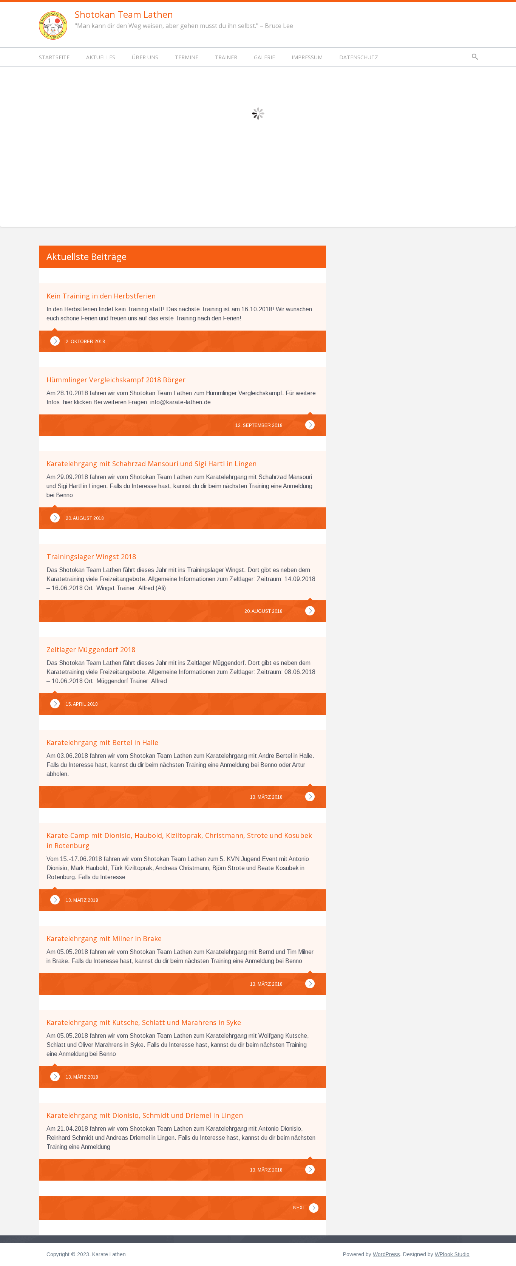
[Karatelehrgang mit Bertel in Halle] (310, 796)
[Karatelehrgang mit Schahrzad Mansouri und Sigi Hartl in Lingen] (55, 517)
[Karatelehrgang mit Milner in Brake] (310, 983)
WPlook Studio (452, 1254)
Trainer (226, 57)
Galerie (264, 57)
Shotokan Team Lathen (124, 14)
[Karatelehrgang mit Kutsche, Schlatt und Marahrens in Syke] (55, 1076)
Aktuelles (100, 57)
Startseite (54, 57)
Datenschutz (358, 57)
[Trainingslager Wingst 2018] (310, 610)
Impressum (307, 57)
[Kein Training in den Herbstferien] (55, 341)
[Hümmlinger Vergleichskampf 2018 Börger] (310, 425)
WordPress (386, 1254)
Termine (186, 57)
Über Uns (145, 57)
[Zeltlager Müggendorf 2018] (55, 703)
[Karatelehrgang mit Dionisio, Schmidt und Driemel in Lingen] (310, 1169)
